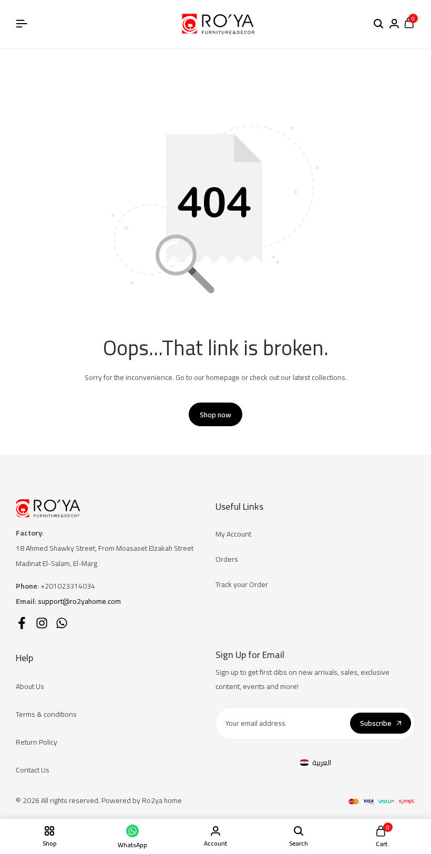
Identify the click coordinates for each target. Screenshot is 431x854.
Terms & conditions (46, 714)
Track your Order (242, 584)
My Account (233, 534)
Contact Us (32, 770)
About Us (30, 686)
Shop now (215, 414)
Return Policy (36, 742)
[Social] (22, 623)
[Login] (394, 24)
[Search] (378, 24)
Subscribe (376, 723)
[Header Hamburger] (21, 23)
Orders (227, 559)
